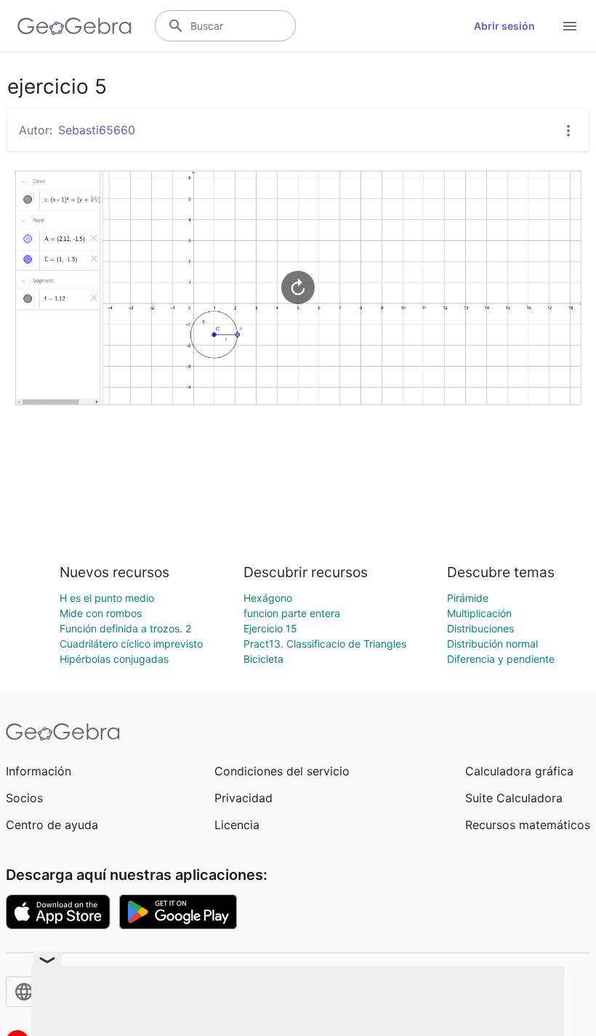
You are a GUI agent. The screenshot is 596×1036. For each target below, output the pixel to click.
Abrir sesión (504, 26)
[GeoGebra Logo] (74, 26)
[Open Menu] (570, 26)
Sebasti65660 (96, 130)
